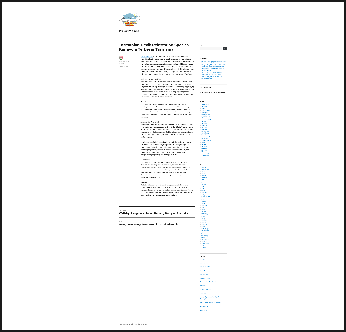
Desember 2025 (205, 114)
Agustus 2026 (205, 105)
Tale (202, 234)
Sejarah (203, 222)
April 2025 (204, 127)
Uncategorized (123, 66)
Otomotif (204, 211)
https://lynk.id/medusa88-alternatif (210, 302)
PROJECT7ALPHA (147, 56)
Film (202, 186)
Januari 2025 (205, 133)
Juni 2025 (204, 123)
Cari (201, 46)
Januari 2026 (205, 112)
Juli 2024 (204, 144)
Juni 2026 (204, 106)
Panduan (204, 213)
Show (203, 226)
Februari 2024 (205, 154)
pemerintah (204, 215)
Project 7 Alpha (129, 30)
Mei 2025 (204, 125)
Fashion (203, 185)
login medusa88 (204, 306)
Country (203, 181)
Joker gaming (204, 274)
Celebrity (204, 179)
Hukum (203, 198)
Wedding (204, 241)
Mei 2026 (204, 108)
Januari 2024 (205, 156)
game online (205, 192)
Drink (203, 183)
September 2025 (206, 120)
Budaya (203, 175)
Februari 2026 (205, 110)
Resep (203, 219)
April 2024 (204, 150)
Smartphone (205, 228)
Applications (205, 169)
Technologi (204, 236)
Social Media (205, 230)
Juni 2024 (204, 146)
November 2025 (206, 116)
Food (202, 188)
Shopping (204, 224)
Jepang (203, 203)
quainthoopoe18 (124, 61)
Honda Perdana (205, 196)
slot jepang (203, 285)
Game (203, 190)
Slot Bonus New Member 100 (208, 282)
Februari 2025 (205, 131)
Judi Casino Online (205, 267)
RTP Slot (202, 259)
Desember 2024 (205, 135)
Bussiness (204, 177)
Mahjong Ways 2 (205, 278)
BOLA (203, 173)
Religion (203, 217)
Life (202, 207)
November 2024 (206, 137)
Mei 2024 (204, 148)
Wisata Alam (205, 243)
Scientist (204, 220)
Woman (203, 245)
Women (203, 247)
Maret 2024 (204, 152)
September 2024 (206, 140)
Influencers (204, 200)
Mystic (203, 209)
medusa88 (203, 293)
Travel (203, 237)
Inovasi (203, 202)
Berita (203, 171)
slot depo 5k (203, 310)
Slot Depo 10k (204, 263)
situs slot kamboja (205, 289)
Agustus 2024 (205, 142)
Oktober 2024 (205, 139)
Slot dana (202, 270)
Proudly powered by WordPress (138, 324)
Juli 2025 (204, 122)
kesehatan (204, 205)
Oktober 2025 (205, 118)
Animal (203, 168)
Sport (203, 232)
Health (203, 194)
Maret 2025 (204, 129)
